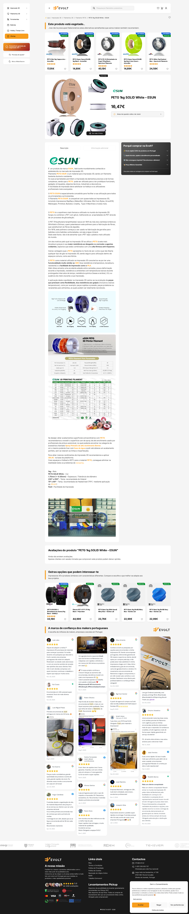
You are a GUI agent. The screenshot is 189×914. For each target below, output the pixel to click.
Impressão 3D (15, 8)
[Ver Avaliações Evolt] (108, 737)
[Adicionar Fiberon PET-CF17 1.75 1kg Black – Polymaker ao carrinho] (90, 603)
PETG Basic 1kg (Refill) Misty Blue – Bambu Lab (133, 610)
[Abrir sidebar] (49, 8)
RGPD (90, 876)
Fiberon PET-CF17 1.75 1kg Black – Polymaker (81, 610)
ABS (77, 263)
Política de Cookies (158, 910)
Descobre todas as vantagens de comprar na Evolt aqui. (140, 171)
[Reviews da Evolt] (63, 885)
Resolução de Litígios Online (97, 873)
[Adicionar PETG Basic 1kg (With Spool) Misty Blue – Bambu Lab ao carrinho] (116, 603)
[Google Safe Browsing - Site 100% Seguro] (52, 890)
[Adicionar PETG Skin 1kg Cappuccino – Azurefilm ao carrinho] (65, 52)
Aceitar (141, 905)
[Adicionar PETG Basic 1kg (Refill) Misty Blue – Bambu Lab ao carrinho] (142, 603)
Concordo (81, 521)
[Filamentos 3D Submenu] (27, 13)
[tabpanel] (82, 346)
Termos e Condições (95, 865)
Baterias (13, 25)
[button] (66, 96)
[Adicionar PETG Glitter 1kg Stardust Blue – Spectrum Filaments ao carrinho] (167, 52)
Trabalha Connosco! (95, 878)
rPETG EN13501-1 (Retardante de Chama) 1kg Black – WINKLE (56, 611)
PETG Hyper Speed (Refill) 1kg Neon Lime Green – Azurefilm (133, 61)
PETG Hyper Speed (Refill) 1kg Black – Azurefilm (81, 60)
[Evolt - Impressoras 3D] (60, 8)
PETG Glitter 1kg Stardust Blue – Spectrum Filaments (158, 60)
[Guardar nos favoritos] (169, 17)
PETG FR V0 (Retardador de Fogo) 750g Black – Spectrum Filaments (107, 61)
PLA (89, 265)
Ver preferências (177, 905)
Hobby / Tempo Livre (17, 30)
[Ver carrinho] (162, 8)
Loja (48, 18)
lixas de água (79, 448)
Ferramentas (14, 19)
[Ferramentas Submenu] (27, 19)
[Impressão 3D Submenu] (27, 8)
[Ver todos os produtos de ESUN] (118, 91)
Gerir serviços (137, 899)
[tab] (64, 148)
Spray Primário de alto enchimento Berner (83, 445)
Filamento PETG (81, 18)
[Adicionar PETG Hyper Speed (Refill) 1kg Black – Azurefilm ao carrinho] (90, 52)
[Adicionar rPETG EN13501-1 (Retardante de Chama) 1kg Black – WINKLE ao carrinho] (65, 603)
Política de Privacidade (95, 868)
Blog (89, 863)
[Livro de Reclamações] (67, 890)
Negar (159, 905)
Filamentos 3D (15, 13)
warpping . (80, 463)
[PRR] (63, 901)
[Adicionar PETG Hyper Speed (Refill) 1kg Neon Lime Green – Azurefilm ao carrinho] (142, 52)
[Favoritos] (158, 8)
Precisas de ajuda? (18, 55)
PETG (70, 181)
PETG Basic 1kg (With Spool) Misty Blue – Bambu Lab (107, 610)
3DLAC (53, 484)
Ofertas (12, 36)
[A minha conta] (166, 8)
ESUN (70, 168)
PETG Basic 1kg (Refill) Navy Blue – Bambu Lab (159, 610)
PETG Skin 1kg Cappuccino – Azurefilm (56, 60)
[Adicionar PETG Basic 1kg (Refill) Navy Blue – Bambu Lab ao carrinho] (167, 603)
